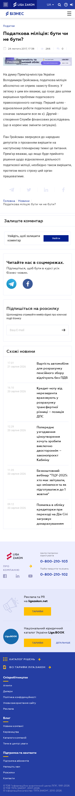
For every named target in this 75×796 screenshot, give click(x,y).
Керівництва (11, 731)
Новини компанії (13, 726)
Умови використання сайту (19, 703)
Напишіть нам (11, 766)
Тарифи (37, 611)
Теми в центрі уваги (15, 743)
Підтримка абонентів (16, 760)
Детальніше (63, 643)
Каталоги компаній (14, 737)
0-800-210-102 (54, 574)
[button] (5, 4)
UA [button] (49, 4)
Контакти (9, 778)
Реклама (8, 708)
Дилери (7, 691)
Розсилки (9, 772)
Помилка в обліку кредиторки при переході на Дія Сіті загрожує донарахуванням (52, 514)
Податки (9, 26)
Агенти (7, 685)
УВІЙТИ (56, 238)
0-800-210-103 (54, 561)
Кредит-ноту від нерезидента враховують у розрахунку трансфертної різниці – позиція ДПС (50, 402)
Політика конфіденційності (19, 697)
